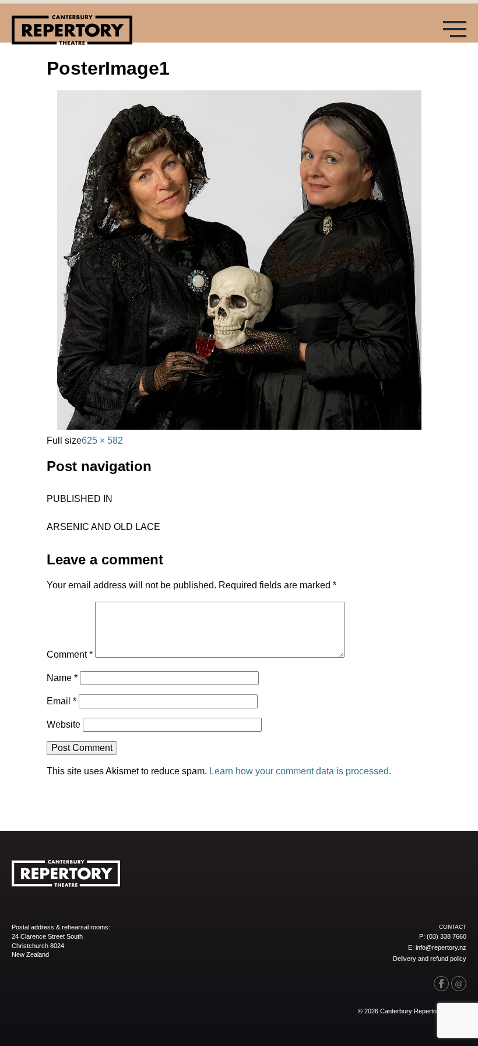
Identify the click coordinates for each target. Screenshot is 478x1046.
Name (62, 678)
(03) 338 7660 (446, 936)
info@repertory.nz (441, 947)
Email (61, 701)
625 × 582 (102, 440)
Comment (70, 654)
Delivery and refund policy (429, 958)
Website (63, 724)
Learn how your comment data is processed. (300, 771)
